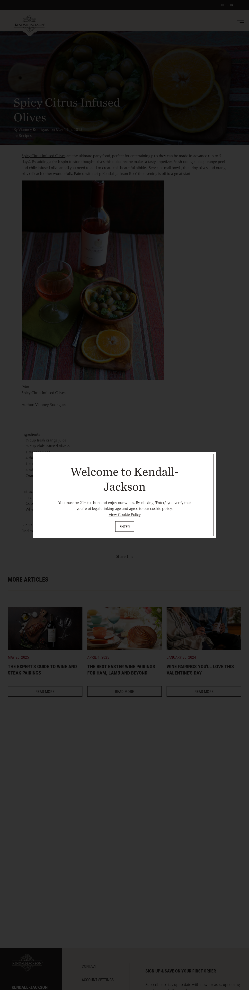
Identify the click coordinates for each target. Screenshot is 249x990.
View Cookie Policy (125, 514)
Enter (124, 526)
